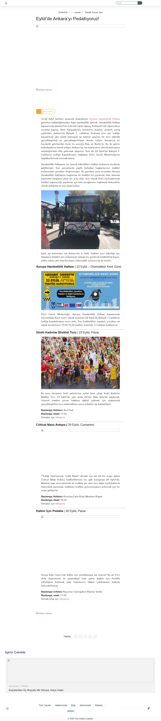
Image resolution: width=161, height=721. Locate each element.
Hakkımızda (61, 705)
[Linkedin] (132, 708)
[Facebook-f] (138, 708)
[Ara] (140, 3)
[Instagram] (122, 708)
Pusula (95, 12)
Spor (101, 12)
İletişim (70, 711)
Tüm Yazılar (45, 705)
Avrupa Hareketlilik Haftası (104, 119)
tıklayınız (60, 417)
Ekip (73, 705)
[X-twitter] (127, 708)
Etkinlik (88, 12)
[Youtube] (143, 708)
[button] (75, 3)
